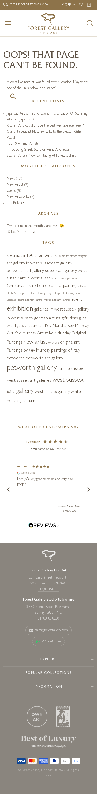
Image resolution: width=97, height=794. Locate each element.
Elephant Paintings (61, 300)
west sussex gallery (52, 392)
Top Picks (13, 203)
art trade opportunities (66, 279)
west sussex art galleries (29, 381)
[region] (48, 489)
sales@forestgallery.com (51, 630)
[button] (8, 489)
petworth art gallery (44, 358)
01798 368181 (48, 589)
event (76, 300)
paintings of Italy (65, 350)
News (11, 179)
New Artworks (18, 197)
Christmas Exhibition (25, 286)
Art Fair (36, 256)
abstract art (17, 256)
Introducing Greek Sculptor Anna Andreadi (38, 150)
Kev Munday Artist (31, 333)
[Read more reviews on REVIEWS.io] (43, 526)
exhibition (20, 309)
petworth (16, 358)
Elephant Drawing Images (40, 293)
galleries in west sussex (55, 309)
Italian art (35, 326)
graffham (21, 326)
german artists (47, 318)
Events (11, 191)
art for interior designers (74, 256)
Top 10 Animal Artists (22, 144)
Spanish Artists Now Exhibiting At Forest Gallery (41, 156)
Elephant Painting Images (38, 300)
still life (64, 369)
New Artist (15, 185)
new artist (35, 342)
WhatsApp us (51, 641)
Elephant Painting (15, 300)
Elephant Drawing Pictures (69, 293)
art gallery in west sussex (30, 263)
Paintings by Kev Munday (28, 350)
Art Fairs (53, 256)
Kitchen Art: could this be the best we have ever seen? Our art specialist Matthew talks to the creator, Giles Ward (45, 132)
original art (70, 342)
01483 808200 (48, 619)
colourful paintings (62, 286)
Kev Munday (55, 326)
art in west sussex (36, 278)
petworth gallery (32, 368)
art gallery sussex (41, 271)
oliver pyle (53, 343)
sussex (77, 369)
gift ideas (70, 318)
